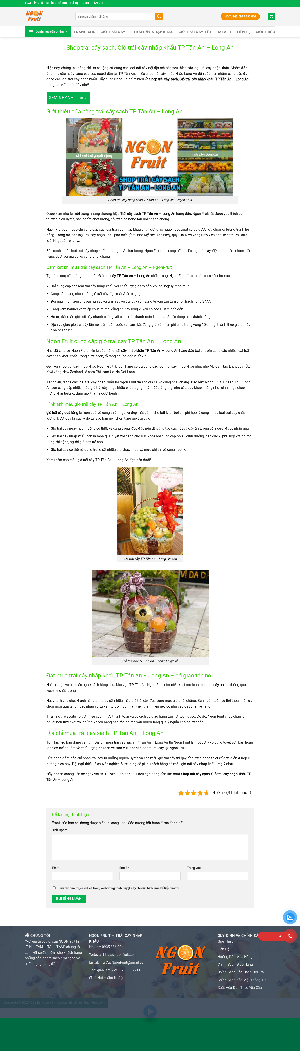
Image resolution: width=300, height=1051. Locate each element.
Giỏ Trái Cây (113, 32)
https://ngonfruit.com (120, 954)
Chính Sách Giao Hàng (235, 964)
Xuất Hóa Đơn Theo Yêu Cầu (240, 988)
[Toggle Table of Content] (81, 98)
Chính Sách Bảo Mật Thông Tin (242, 980)
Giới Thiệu (225, 941)
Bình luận (59, 830)
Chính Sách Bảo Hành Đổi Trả (241, 972)
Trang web (194, 868)
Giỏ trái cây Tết (195, 32)
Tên (55, 868)
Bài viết (224, 32)
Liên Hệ (244, 32)
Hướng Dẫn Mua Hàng (235, 957)
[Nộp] (159, 16)
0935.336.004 (112, 947)
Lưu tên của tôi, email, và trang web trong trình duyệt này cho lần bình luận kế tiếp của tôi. (119, 888)
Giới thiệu (265, 32)
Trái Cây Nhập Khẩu (153, 32)
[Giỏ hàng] (271, 16)
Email (124, 868)
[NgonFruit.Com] (47, 16)
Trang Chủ (85, 32)
